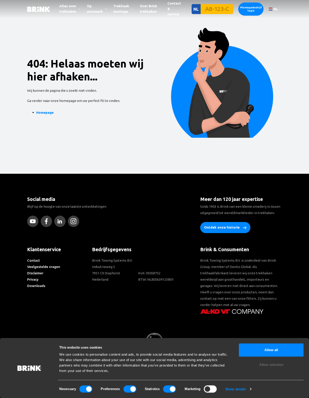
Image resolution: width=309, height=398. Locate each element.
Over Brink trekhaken (148, 8)
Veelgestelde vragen (43, 267)
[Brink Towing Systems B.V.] (38, 9)
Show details (235, 389)
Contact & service (174, 8)
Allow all (271, 350)
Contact (33, 260)
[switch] (130, 389)
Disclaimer (35, 273)
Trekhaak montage (121, 8)
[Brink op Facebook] (47, 221)
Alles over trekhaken (67, 8)
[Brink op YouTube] (34, 221)
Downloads (36, 286)
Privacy (32, 279)
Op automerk (95, 8)
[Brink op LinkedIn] (61, 221)
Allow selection (271, 365)
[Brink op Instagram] (74, 221)
